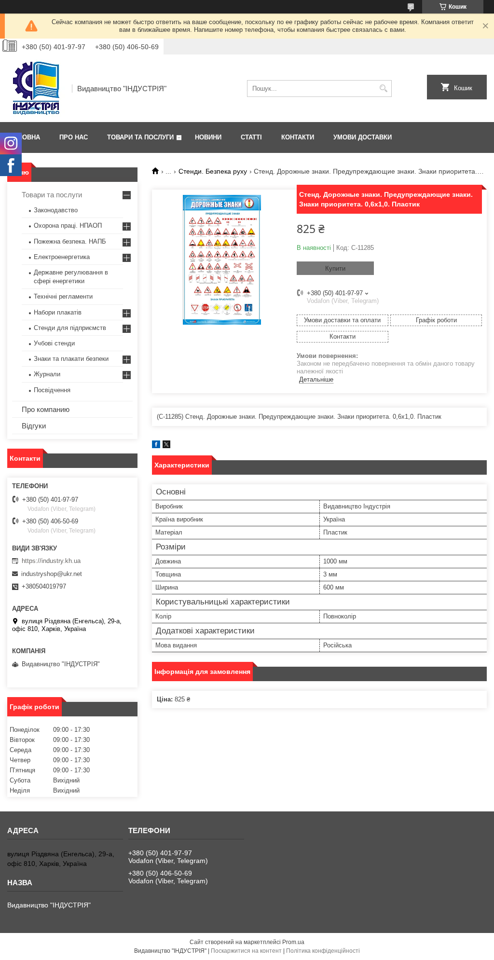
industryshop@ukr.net (51, 573)
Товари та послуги (140, 137)
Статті (251, 137)
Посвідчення (52, 390)
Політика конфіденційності (323, 950)
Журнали (47, 374)
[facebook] (156, 446)
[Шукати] (383, 88)
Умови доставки (362, 137)
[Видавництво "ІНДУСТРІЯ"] (36, 88)
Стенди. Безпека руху (212, 171)
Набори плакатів (58, 312)
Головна (25, 137)
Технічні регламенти (63, 296)
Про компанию (45, 409)
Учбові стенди (54, 343)
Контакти (297, 137)
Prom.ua (293, 942)
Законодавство (56, 210)
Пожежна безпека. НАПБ (70, 241)
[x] (166, 446)
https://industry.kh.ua (51, 560)
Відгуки (34, 426)
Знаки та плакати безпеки (71, 358)
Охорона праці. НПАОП (68, 225)
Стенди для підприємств (70, 327)
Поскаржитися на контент (246, 950)
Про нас (73, 137)
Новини (208, 137)
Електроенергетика (62, 257)
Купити (335, 268)
